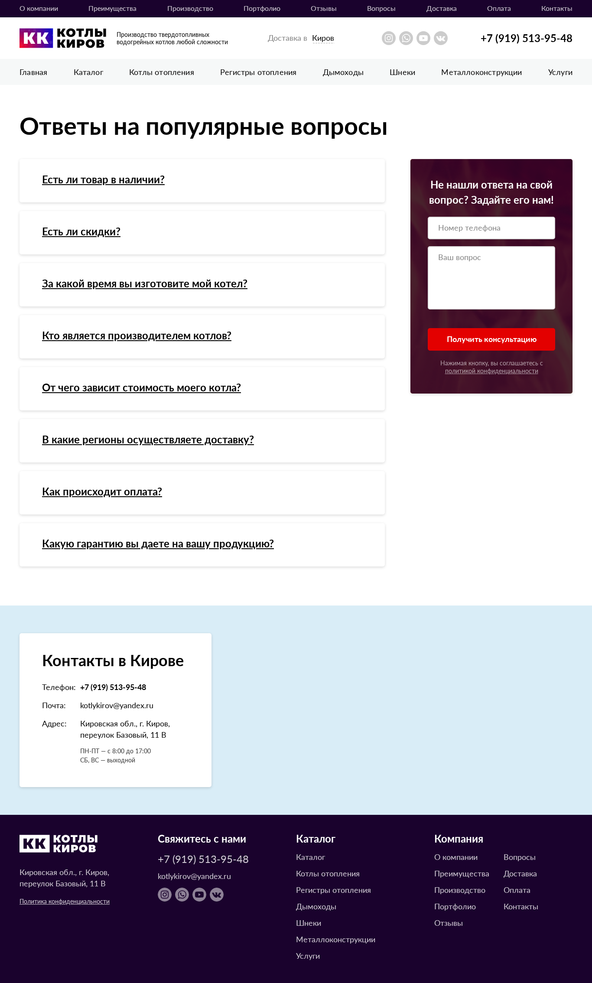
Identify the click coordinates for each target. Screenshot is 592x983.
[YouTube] (423, 38)
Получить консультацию (492, 338)
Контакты (556, 8)
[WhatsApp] (406, 38)
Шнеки (402, 71)
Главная (33, 71)
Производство (190, 8)
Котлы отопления (161, 71)
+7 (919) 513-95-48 (526, 37)
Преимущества (112, 8)
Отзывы (324, 8)
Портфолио (262, 8)
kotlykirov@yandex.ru (116, 705)
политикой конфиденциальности (491, 370)
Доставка (441, 8)
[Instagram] (389, 38)
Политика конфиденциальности (65, 901)
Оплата (499, 8)
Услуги (560, 71)
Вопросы (520, 856)
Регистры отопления (258, 71)
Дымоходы (343, 71)
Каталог (88, 71)
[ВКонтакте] (441, 38)
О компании (39, 8)
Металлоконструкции (481, 71)
